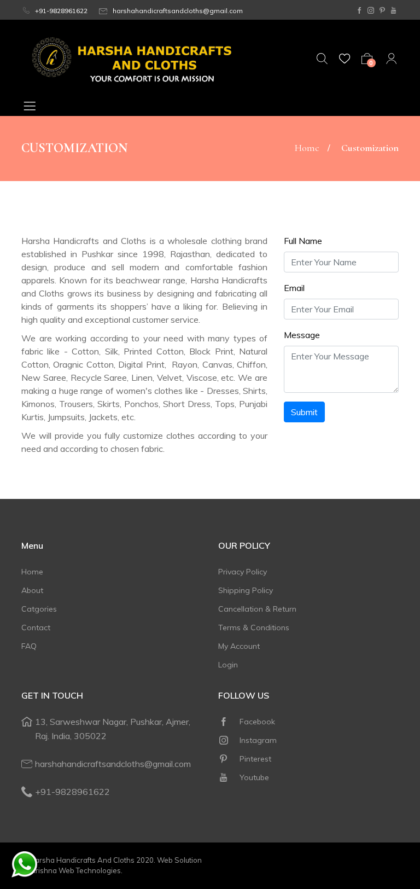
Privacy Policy (242, 572)
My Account (239, 646)
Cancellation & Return (257, 609)
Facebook (256, 722)
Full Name (303, 240)
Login (228, 665)
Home (307, 148)
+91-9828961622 (60, 11)
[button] (35, 105)
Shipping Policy (245, 590)
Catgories (39, 609)
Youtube (253, 777)
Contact (35, 627)
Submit (304, 411)
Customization (370, 148)
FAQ (29, 646)
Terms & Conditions (253, 627)
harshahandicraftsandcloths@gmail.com (177, 11)
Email (294, 287)
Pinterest (254, 759)
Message (302, 334)
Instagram (257, 740)
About (32, 590)
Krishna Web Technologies (76, 870)
